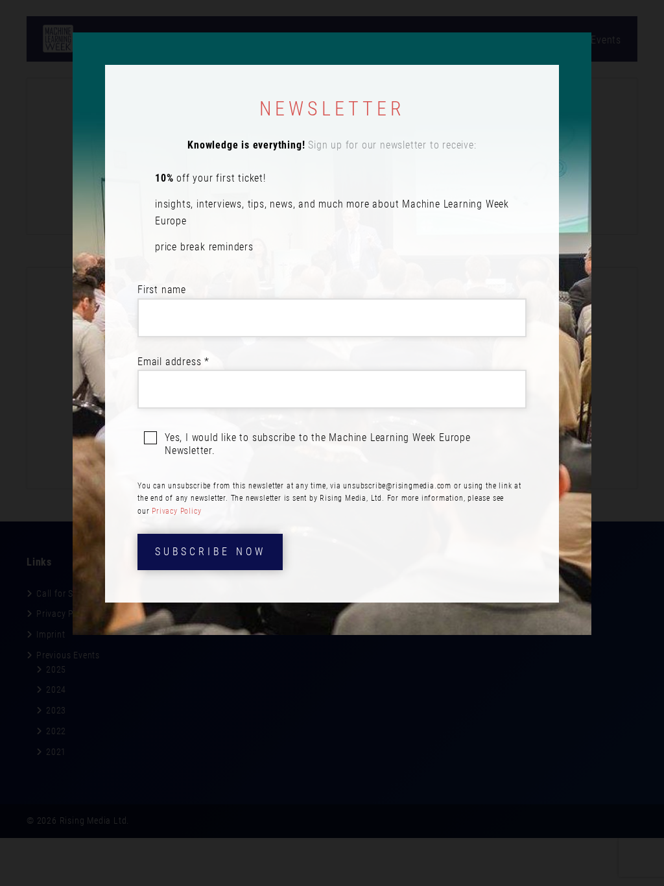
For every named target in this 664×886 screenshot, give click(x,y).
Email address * (173, 361)
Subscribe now (210, 551)
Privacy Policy (176, 511)
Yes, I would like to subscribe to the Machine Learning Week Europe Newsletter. (318, 444)
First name (161, 289)
